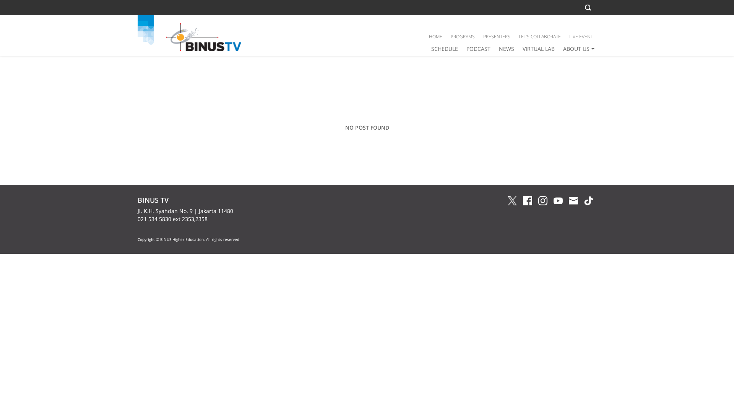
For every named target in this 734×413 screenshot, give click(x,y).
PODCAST (478, 48)
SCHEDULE (444, 48)
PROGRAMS (463, 36)
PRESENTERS (496, 36)
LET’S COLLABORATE (540, 36)
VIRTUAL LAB (539, 48)
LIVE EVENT (581, 36)
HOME (435, 36)
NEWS (506, 48)
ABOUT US (576, 48)
